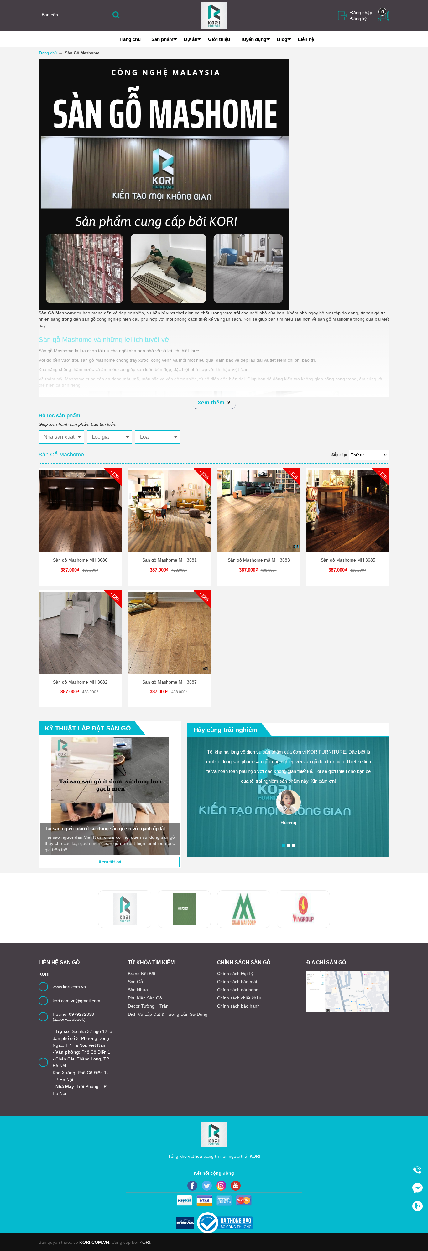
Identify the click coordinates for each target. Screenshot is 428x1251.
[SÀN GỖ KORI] (303, 909)
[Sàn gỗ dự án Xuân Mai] (184, 909)
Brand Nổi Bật (141, 973)
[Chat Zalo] (417, 1205)
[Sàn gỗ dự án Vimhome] (243, 909)
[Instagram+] (221, 1185)
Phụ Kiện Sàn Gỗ (145, 997)
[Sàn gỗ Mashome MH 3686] (80, 511)
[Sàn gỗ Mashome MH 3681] (169, 511)
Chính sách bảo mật (237, 981)
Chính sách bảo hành (238, 1006)
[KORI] (214, 15)
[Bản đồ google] (347, 991)
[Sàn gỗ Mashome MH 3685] (347, 511)
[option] (167, 796)
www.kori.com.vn (69, 986)
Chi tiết (79, 516)
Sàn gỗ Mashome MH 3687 (169, 681)
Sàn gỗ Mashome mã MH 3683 (259, 559)
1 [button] (283, 845)
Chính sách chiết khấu (239, 997)
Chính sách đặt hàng (237, 989)
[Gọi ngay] (417, 1169)
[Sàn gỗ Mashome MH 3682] (80, 633)
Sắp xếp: (339, 455)
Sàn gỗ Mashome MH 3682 (80, 681)
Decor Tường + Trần (148, 1006)
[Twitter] (207, 1185)
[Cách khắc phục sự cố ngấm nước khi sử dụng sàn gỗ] (167, 796)
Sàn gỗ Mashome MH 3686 (80, 559)
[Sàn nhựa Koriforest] (124, 909)
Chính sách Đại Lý (235, 973)
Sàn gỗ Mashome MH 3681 (169, 559)
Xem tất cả (109, 861)
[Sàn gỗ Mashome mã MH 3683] (258, 511)
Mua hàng (170, 516)
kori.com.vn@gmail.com (76, 1000)
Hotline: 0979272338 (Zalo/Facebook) (73, 1017)
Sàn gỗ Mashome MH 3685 (348, 559)
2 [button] (288, 845)
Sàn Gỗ (135, 981)
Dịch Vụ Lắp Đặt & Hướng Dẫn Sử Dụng (167, 1014)
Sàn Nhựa (138, 989)
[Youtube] (236, 1185)
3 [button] (293, 845)
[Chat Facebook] (417, 1187)
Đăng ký (358, 18)
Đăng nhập (361, 12)
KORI (144, 1242)
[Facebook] (192, 1185)
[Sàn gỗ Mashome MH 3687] (169, 633)
